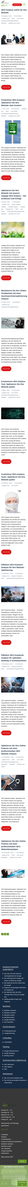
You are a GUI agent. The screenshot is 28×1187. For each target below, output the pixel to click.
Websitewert (8, 1074)
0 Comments (18, 16)
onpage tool (9, 209)
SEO (13, 18)
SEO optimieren (9, 1064)
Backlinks (6, 1006)
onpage (3, 207)
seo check (20, 18)
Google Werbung (9, 1053)
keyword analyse (17, 576)
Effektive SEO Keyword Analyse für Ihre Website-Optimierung (12, 567)
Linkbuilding (8, 1042)
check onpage (16, 204)
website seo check (14, 23)
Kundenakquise (9, 1027)
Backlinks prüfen (9, 1017)
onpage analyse (13, 207)
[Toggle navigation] (24, 4)
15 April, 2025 (5, 302)
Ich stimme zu (22, 1183)
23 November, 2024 (7, 852)
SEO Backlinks (8, 1022)
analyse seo (5, 18)
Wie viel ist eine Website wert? (13, 1078)
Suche (22, 1161)
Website (3, 23)
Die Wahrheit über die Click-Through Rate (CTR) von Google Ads (14, 994)
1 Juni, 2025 (5, 109)
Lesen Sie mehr (6, 87)
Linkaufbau (7, 1038)
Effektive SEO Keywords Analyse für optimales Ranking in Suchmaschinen (13, 658)
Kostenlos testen (17, 4)
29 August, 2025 (6, 16)
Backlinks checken (10, 1013)
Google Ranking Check (11, 1051)
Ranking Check (9, 1055)
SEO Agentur (8, 1067)
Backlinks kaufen (9, 1015)
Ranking (6, 1047)
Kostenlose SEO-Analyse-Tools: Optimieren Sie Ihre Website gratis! (13, 477)
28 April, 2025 (5, 202)
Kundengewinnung (10, 1031)
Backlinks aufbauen (10, 1010)
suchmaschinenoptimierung (9, 21)
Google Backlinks (9, 1020)
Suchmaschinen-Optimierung (14, 1060)
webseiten (4, 764)
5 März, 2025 (5, 390)
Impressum (4, 1129)
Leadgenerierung (9, 1033)
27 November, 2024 (7, 757)
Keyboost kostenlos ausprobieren (11, 1141)
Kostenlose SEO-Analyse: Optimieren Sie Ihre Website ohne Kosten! (13, 102)
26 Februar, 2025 (6, 483)
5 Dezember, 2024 (7, 573)
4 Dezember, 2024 (7, 664)
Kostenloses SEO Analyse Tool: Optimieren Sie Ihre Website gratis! (13, 384)
